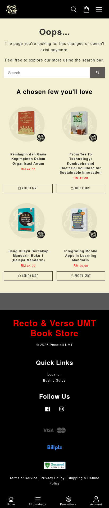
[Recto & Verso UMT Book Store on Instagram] (61, 411)
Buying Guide (54, 380)
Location (54, 374)
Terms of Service (24, 478)
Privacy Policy (53, 478)
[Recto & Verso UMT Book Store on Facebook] (47, 411)
